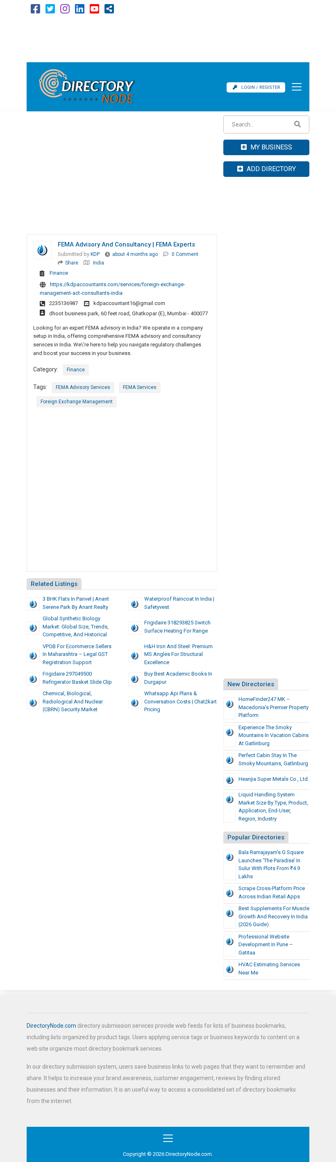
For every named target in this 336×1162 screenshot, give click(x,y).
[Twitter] (50, 11)
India (98, 263)
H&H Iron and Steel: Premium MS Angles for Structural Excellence (178, 654)
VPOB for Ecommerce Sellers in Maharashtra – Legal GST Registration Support (77, 654)
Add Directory (270, 169)
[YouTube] (94, 11)
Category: (45, 369)
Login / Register (260, 87)
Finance (59, 273)
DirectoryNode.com (51, 1025)
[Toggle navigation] (294, 87)
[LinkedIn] (79, 11)
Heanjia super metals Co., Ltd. (273, 779)
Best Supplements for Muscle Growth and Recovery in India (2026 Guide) (273, 916)
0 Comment (185, 254)
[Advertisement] (168, 39)
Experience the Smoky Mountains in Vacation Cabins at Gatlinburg (273, 735)
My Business (270, 147)
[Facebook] (35, 11)
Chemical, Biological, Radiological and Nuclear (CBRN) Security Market (73, 701)
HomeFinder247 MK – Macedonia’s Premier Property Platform (273, 707)
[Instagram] (65, 11)
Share (71, 263)
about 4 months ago (135, 254)
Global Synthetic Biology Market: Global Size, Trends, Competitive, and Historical (76, 626)
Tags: (40, 387)
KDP (95, 254)
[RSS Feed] (109, 11)
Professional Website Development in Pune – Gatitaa (265, 945)
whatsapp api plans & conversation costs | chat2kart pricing (180, 701)
